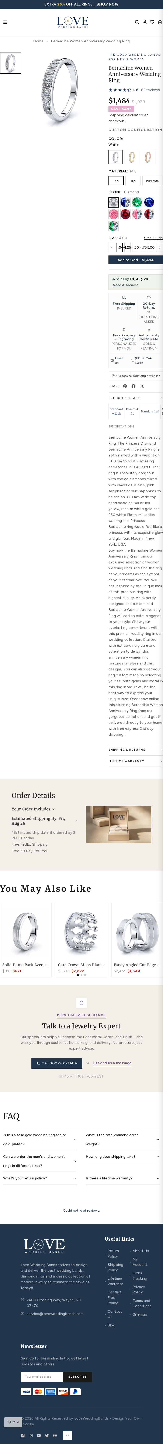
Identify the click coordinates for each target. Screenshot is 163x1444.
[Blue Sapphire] (149, 202)
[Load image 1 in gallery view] (10, 63)
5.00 (151, 247)
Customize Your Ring (123, 376)
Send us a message (115, 1063)
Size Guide (153, 238)
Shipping (116, 115)
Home (38, 41)
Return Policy (112, 1253)
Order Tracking (138, 1276)
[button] (134, 90)
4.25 (127, 247)
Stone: (115, 192)
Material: (118, 171)
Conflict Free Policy (113, 1297)
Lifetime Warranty (114, 1281)
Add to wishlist (149, 376)
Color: (115, 139)
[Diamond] (113, 202)
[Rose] (148, 157)
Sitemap (138, 1314)
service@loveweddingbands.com (55, 1314)
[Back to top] (67, 1435)
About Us (139, 1251)
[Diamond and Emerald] (113, 226)
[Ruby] (125, 214)
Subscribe (77, 1377)
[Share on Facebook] (133, 386)
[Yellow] (132, 157)
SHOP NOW (108, 4)
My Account (138, 1262)
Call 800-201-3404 (59, 1063)
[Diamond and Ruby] (149, 214)
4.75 (143, 247)
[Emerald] (137, 202)
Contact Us (113, 1314)
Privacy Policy (137, 1289)
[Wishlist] (152, 22)
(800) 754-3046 (144, 360)
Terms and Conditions (141, 1303)
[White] (115, 157)
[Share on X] (142, 386)
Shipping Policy (114, 1267)
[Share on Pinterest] (125, 386)
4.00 (120, 247)
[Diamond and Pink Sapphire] (137, 214)
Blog (110, 1325)
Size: (113, 238)
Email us (119, 360)
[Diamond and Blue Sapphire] (125, 202)
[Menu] (5, 22)
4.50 (135, 247)
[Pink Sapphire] (113, 214)
